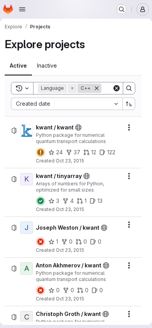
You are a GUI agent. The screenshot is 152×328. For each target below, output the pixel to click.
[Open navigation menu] (22, 9)
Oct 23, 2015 (70, 161)
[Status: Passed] (40, 201)
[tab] (18, 65)
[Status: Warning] (40, 152)
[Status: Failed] (40, 241)
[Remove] (96, 88)
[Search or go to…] (121, 9)
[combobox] (66, 104)
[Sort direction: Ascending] (129, 104)
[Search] (129, 88)
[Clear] (116, 88)
